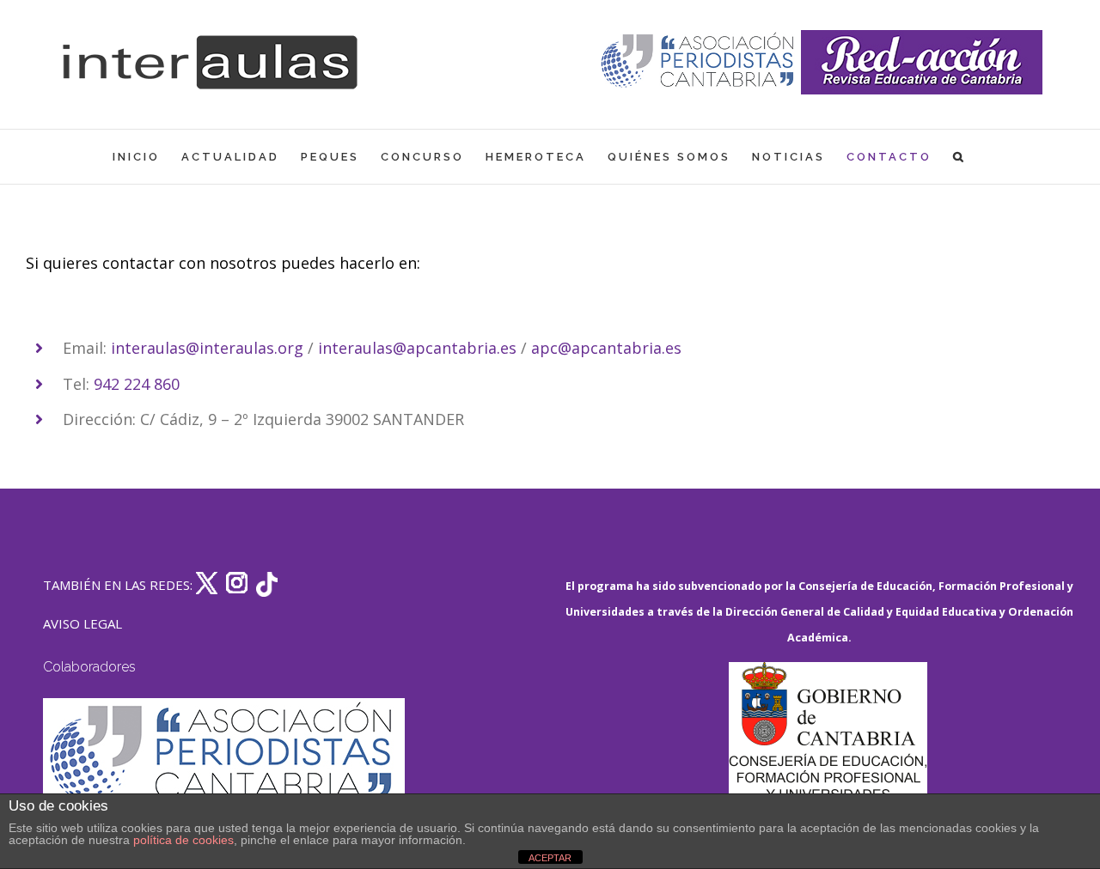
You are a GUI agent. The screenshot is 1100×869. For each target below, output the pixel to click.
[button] (959, 157)
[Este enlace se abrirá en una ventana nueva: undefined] (699, 62)
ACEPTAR (550, 858)
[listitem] (550, 310)
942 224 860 (137, 384)
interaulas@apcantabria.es (417, 347)
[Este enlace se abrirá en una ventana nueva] (827, 743)
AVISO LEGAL (82, 623)
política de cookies (183, 840)
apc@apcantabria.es (606, 347)
